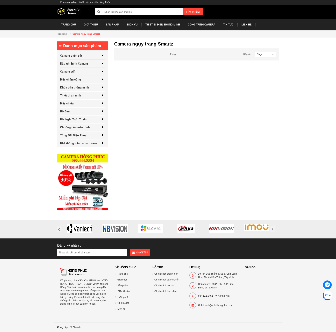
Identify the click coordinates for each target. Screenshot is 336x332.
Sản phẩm (122, 285)
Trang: (173, 54)
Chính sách (123, 302)
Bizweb (76, 327)
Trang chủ (62, 33)
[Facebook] (327, 285)
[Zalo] (327, 296)
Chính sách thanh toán (166, 273)
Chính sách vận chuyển (166, 279)
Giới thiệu (122, 279)
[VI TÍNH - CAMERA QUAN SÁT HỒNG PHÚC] (68, 13)
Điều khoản (123, 291)
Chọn (259, 54)
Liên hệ (121, 308)
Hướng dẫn (123, 297)
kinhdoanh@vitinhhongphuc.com (215, 305)
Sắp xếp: (248, 54)
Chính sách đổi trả (164, 285)
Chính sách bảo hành (165, 291)
